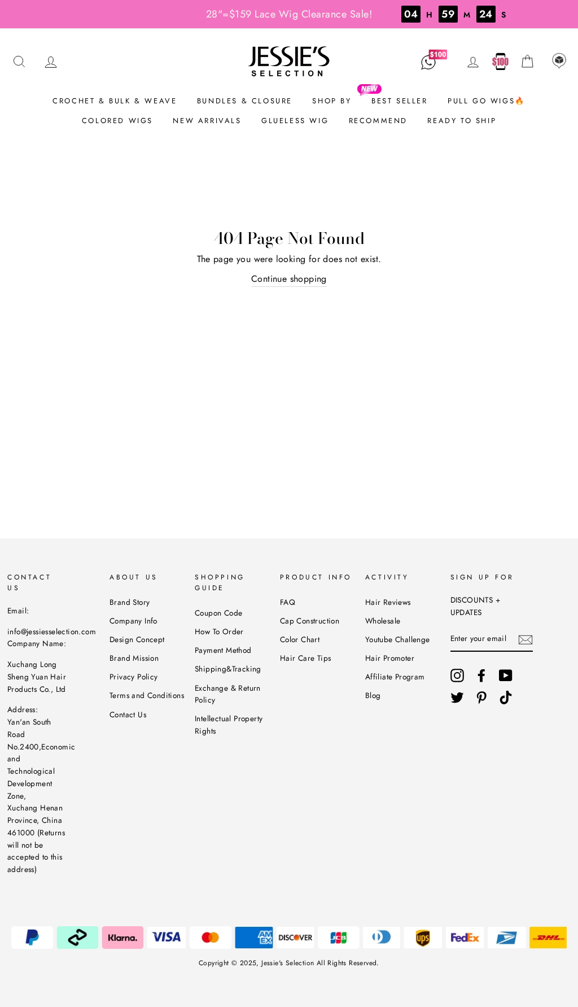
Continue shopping (289, 278)
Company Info (133, 620)
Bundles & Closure (244, 100)
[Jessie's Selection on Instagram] (457, 675)
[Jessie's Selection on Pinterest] (481, 697)
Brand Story (130, 602)
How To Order (219, 631)
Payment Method (223, 650)
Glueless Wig (295, 120)
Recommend (378, 120)
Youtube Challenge (397, 639)
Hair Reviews (388, 602)
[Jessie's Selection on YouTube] (506, 675)
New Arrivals (207, 120)
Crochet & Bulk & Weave (114, 100)
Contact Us (128, 714)
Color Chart (299, 639)
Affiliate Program (395, 676)
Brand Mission (134, 658)
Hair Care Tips (305, 658)
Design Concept (137, 639)
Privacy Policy (134, 676)
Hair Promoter (389, 658)
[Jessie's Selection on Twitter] (457, 697)
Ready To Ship (461, 120)
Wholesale (383, 620)
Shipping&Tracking (228, 668)
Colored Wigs (117, 120)
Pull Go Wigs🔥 (487, 100)
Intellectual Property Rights (228, 724)
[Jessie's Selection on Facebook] (481, 675)
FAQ (287, 602)
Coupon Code (218, 612)
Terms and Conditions (147, 695)
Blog (373, 695)
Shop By (331, 100)
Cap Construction (309, 620)
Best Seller (399, 100)
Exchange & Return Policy (228, 694)
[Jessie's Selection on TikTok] (506, 697)
